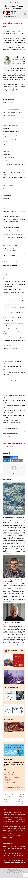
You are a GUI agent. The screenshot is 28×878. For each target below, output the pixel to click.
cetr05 (14, 473)
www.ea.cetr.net (7, 837)
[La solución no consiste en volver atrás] (14, 612)
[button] (25, 13)
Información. (13, 765)
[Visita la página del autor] (14, 468)
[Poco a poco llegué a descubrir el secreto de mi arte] (14, 566)
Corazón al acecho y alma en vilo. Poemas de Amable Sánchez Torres (8, 798)
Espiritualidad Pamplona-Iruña (11, 777)
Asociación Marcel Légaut (10, 782)
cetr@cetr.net (14, 874)
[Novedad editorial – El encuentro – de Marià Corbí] (14, 498)
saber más (17, 826)
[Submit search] (22, 740)
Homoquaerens (7, 784)
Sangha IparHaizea (8, 776)
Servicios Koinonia (8, 774)
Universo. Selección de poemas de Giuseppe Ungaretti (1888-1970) (19, 799)
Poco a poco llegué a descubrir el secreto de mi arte (12, 580)
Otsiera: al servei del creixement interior (13, 772)
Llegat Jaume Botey (8, 780)
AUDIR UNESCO (7, 779)
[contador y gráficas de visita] (14, 787)
